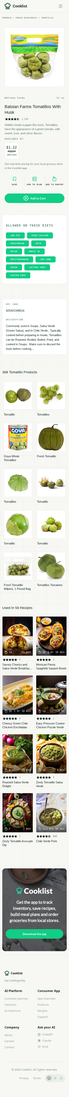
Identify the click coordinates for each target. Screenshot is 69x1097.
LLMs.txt (9, 1078)
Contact (9, 1047)
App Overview (46, 998)
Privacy (23, 1078)
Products (43, 1004)
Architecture (13, 1010)
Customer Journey (16, 998)
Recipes (43, 1010)
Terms (37, 1078)
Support (43, 1017)
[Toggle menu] (60, 6)
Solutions (10, 1004)
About (8, 1035)
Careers (10, 1041)
